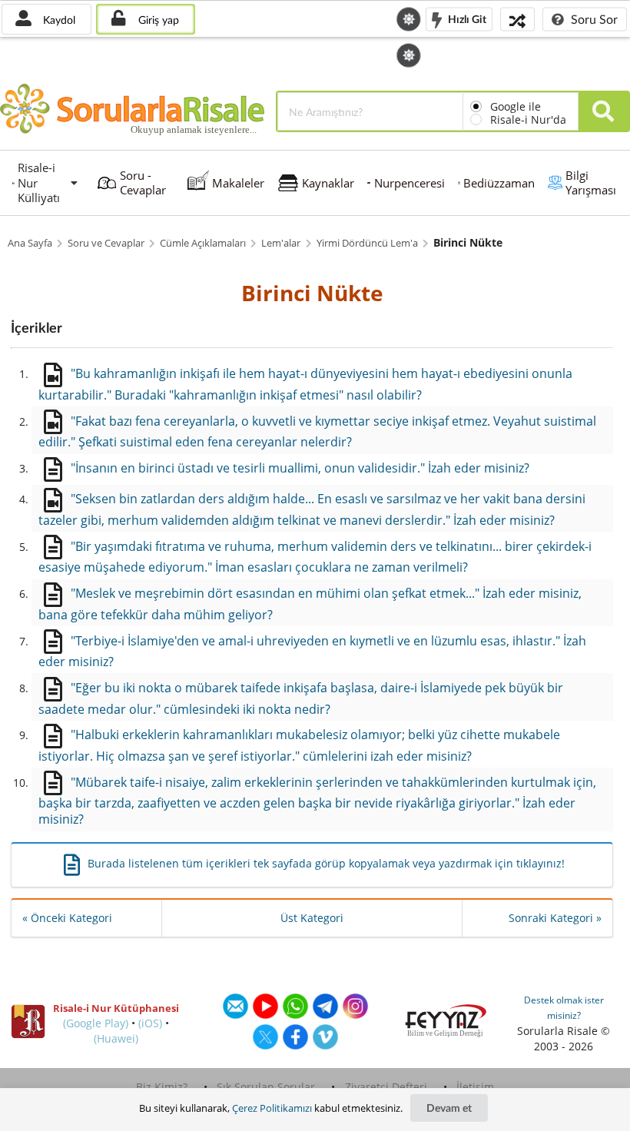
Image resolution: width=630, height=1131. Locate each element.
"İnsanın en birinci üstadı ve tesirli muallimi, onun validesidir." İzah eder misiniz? (300, 467)
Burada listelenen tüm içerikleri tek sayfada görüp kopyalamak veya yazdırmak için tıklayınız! (326, 863)
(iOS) (150, 1023)
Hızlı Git (466, 18)
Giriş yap (157, 19)
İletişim (475, 1087)
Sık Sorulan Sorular (266, 1087)
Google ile (515, 106)
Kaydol (57, 19)
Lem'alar (280, 243)
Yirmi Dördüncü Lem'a (367, 243)
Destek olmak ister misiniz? (564, 1007)
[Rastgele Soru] (517, 19)
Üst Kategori (311, 917)
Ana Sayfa (30, 243)
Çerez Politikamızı (272, 1108)
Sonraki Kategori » (555, 917)
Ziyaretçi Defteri (386, 1087)
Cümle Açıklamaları (203, 243)
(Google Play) (95, 1023)
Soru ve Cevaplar (106, 243)
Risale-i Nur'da (528, 119)
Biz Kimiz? (161, 1087)
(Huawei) (116, 1038)
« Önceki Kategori (67, 917)
